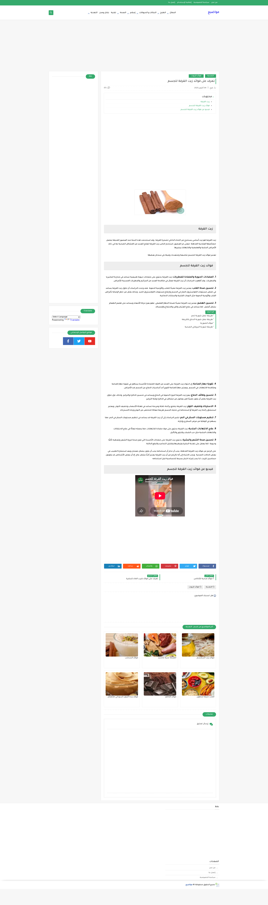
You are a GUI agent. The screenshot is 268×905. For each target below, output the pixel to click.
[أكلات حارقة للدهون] (198, 684)
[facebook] (68, 341)
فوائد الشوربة (206, 323)
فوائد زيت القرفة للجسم (199, 106)
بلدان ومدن (104, 13)
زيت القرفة (205, 102)
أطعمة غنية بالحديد (167, 658)
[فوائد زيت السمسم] (198, 645)
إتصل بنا (171, 2)
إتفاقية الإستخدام (184, 2)
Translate (75, 320)
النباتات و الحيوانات (147, 13)
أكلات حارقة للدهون (205, 697)
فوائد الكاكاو (170, 697)
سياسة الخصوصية (201, 2)
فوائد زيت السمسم (205, 658)
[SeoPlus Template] (217, 885)
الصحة (123, 13)
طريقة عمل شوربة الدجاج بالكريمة (197, 320)
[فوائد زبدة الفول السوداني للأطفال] (122, 684)
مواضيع (213, 12)
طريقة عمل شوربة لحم (202, 316)
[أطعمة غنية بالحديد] (160, 645)
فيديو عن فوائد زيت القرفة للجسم (195, 110)
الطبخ (163, 13)
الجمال (173, 13)
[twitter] (79, 341)
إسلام (132, 13)
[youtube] (90, 341)
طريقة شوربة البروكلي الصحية (199, 327)
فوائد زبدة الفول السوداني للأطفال (123, 697)
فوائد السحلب (131, 658)
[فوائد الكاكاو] (160, 684)
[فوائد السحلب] (122, 645)
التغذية (94, 13)
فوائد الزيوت (196, 76)
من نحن (214, 2)
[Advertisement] (134, 47)
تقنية (113, 13)
